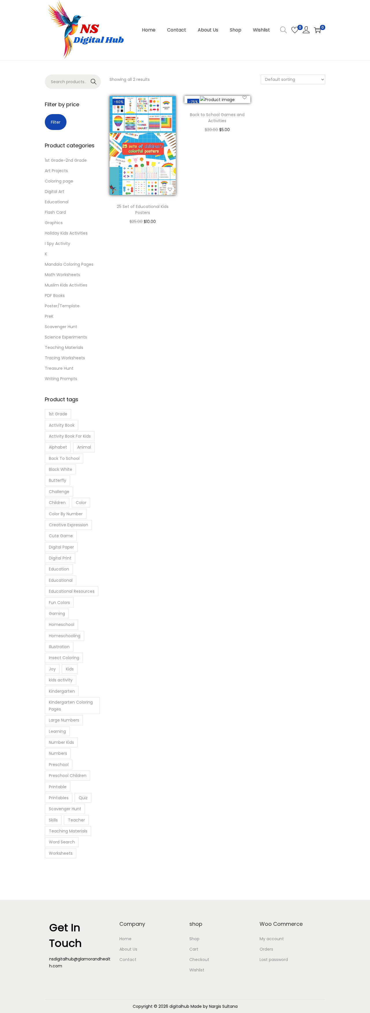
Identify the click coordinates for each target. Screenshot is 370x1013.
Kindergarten (62, 691)
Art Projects (56, 171)
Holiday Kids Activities (66, 233)
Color (81, 502)
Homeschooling (64, 636)
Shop (194, 939)
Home (125, 939)
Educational (57, 202)
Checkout (199, 959)
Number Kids (61, 742)
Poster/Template (62, 306)
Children (57, 502)
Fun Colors (59, 602)
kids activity (61, 680)
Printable (57, 787)
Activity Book (62, 425)
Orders (266, 949)
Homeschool (61, 624)
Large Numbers (64, 720)
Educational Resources (72, 591)
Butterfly (57, 480)
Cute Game (61, 536)
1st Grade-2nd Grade (66, 160)
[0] (294, 30)
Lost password (274, 959)
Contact (127, 959)
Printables (59, 798)
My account (272, 939)
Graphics (54, 223)
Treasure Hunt (59, 368)
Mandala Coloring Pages (69, 264)
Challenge (59, 492)
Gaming (57, 613)
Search (87, 83)
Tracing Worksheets (65, 358)
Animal (84, 447)
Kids (70, 669)
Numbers (58, 753)
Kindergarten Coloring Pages (71, 705)
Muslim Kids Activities (66, 285)
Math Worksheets (62, 275)
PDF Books (55, 295)
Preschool (59, 764)
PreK (49, 316)
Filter (55, 122)
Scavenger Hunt (61, 327)
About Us (128, 949)
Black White (60, 469)
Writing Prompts (61, 379)
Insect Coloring (64, 658)
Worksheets (61, 853)
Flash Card (55, 212)
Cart (193, 949)
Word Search (62, 842)
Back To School (64, 458)
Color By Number (66, 514)
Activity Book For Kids (70, 436)
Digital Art (54, 191)
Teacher (76, 820)
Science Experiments (66, 337)
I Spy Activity (57, 243)
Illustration (59, 647)
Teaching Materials (64, 347)
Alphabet (58, 447)
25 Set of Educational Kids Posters (143, 209)
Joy (52, 669)
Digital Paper (61, 547)
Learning (57, 731)
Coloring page (59, 181)
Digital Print (60, 558)
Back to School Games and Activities (217, 118)
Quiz (83, 798)
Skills (53, 820)
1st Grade (58, 414)
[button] (170, 189)
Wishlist (196, 970)
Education (59, 569)
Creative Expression (68, 525)
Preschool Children (67, 775)
